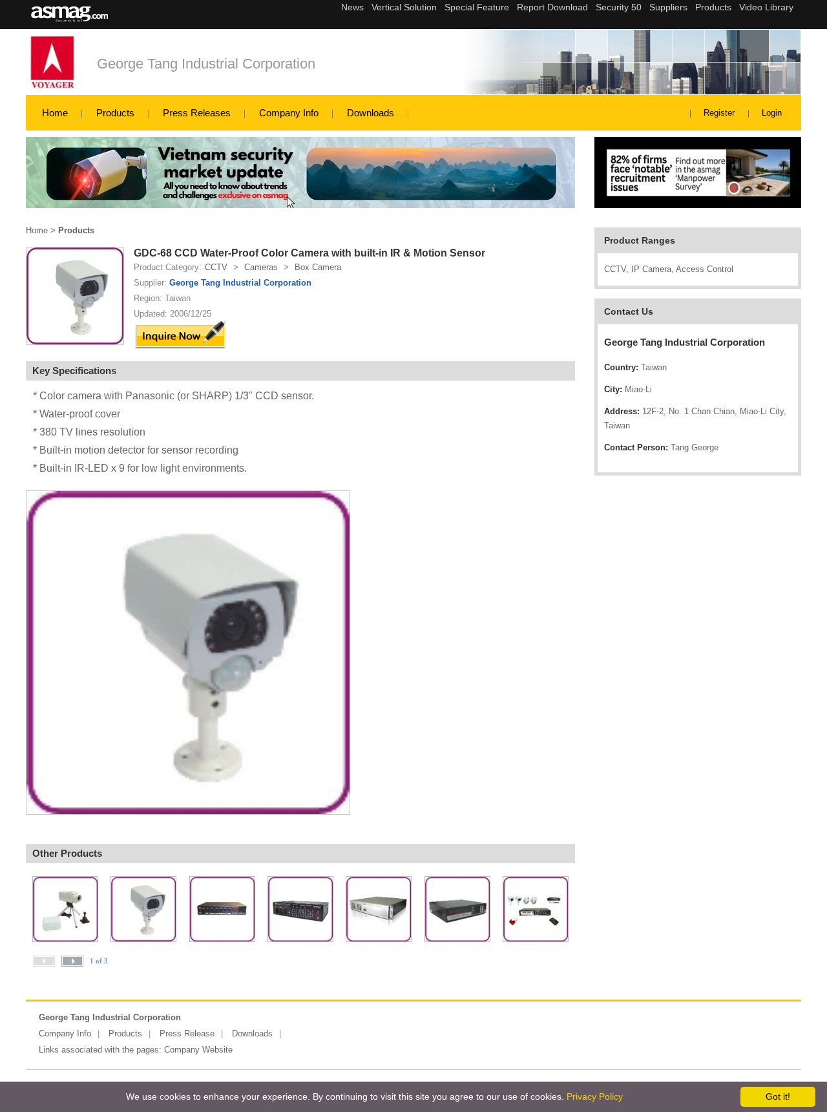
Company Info (289, 112)
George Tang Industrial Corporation (206, 64)
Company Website (198, 1049)
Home (55, 112)
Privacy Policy (595, 1096)
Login (772, 113)
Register (719, 113)
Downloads (370, 112)
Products (115, 112)
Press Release (187, 1033)
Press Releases (197, 112)
